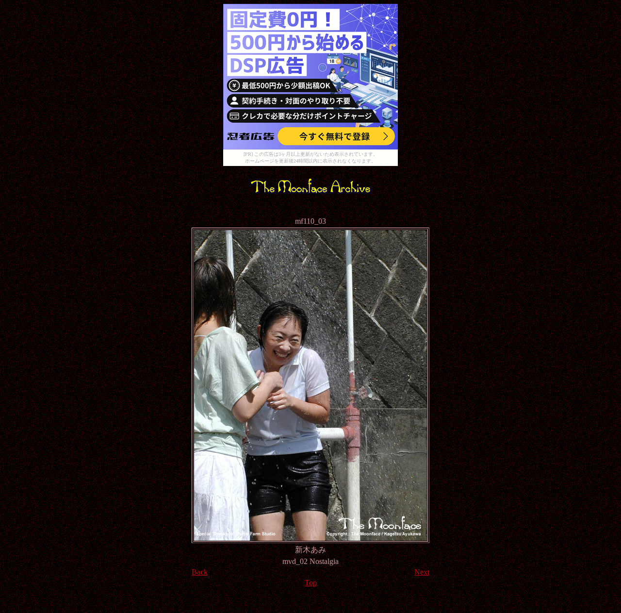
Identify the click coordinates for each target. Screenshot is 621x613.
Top (311, 583)
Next (421, 572)
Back (200, 572)
